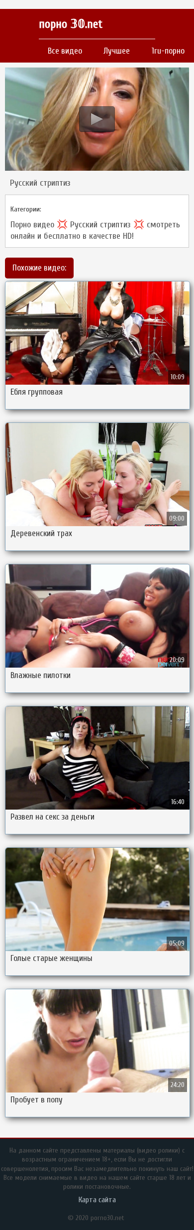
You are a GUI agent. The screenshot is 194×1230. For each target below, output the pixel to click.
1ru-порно (168, 51)
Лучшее (116, 51)
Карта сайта (97, 1199)
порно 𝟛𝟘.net (70, 24)
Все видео (65, 51)
